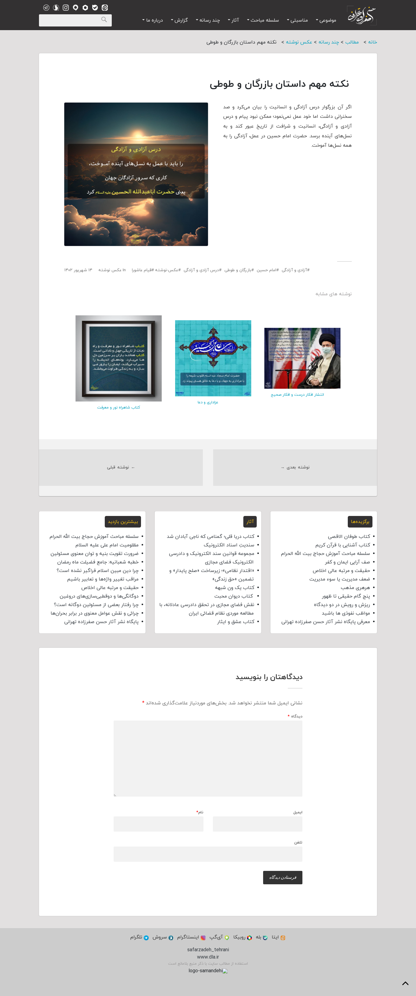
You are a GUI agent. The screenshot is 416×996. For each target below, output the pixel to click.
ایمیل (297, 813)
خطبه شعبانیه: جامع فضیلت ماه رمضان (98, 562)
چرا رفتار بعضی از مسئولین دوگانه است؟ (96, 604)
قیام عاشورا (141, 270)
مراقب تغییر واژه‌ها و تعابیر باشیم (103, 579)
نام (199, 813)
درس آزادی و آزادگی (201, 270)
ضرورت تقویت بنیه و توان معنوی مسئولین (95, 553)
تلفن (298, 842)
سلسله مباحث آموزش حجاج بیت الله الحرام (325, 553)
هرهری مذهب (355, 587)
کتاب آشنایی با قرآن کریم (342, 545)
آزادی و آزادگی (294, 270)
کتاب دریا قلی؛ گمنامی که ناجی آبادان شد (210, 536)
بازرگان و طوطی (237, 270)
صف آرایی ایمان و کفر (347, 562)
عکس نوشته (110, 270)
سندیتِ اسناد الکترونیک (229, 545)
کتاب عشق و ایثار (235, 622)
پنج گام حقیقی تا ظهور (346, 596)
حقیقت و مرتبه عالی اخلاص (341, 570)
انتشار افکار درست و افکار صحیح (297, 395)
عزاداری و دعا (208, 402)
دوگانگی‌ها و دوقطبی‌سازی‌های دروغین (99, 596)
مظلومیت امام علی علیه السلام (107, 545)
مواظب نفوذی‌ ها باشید (346, 613)
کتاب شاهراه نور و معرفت (118, 407)
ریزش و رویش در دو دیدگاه (342, 604)
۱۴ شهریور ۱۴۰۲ (78, 270)
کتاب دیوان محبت (234, 596)
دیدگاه (295, 717)
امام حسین (266, 270)
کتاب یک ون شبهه (234, 587)
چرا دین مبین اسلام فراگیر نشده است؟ (98, 570)
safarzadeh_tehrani (208, 950)
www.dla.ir (208, 957)
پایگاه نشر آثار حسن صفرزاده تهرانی (101, 622)
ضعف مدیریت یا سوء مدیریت (339, 579)
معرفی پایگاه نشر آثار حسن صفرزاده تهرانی (325, 622)
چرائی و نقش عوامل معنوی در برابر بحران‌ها (95, 613)
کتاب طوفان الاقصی (349, 536)
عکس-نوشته (166, 270)
